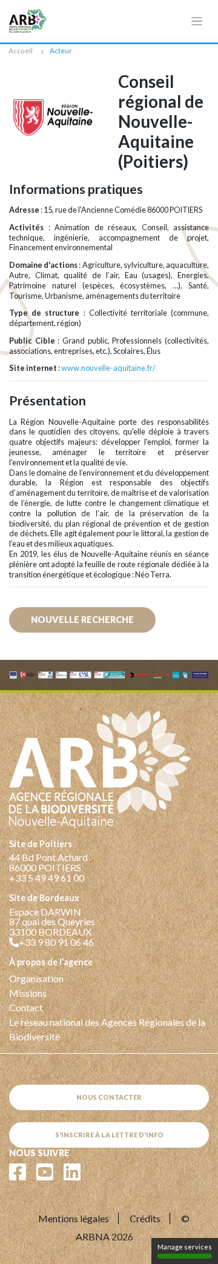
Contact (26, 1007)
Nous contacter (109, 1097)
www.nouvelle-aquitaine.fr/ (108, 368)
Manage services (184, 1247)
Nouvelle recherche (82, 619)
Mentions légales (73, 1218)
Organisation (36, 978)
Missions (28, 993)
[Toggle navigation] (197, 21)
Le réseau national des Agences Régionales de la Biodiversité (107, 1029)
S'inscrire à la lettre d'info (109, 1135)
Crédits (145, 1218)
